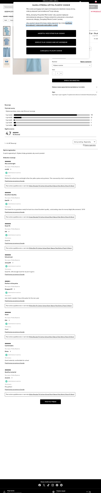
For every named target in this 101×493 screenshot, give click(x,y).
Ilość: (53, 70)
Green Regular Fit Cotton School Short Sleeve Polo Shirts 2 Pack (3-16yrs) (51, 217)
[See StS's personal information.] (9, 231)
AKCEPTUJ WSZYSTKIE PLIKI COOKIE (51, 33)
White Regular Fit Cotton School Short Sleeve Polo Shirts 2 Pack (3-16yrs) (51, 337)
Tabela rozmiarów (86, 62)
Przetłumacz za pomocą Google (14, 181)
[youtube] (61, 485)
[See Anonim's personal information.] (12, 378)
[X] (44, 485)
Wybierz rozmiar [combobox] (58, 65)
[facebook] (39, 485)
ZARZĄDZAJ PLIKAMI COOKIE (51, 51)
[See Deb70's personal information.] (11, 200)
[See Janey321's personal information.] (13, 262)
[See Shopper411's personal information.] (14, 289)
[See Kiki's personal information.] (9, 320)
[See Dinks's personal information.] (10, 351)
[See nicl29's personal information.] (10, 169)
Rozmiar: (54, 62)
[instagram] (52, 485)
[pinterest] (57, 485)
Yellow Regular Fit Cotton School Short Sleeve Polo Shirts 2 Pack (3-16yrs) (51, 186)
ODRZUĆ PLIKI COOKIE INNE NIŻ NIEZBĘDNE (51, 42)
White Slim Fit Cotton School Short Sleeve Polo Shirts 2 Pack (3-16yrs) (50, 248)
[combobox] (88, 142)
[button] (75, 92)
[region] (51, 30)
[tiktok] (48, 485)
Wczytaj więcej (50, 402)
